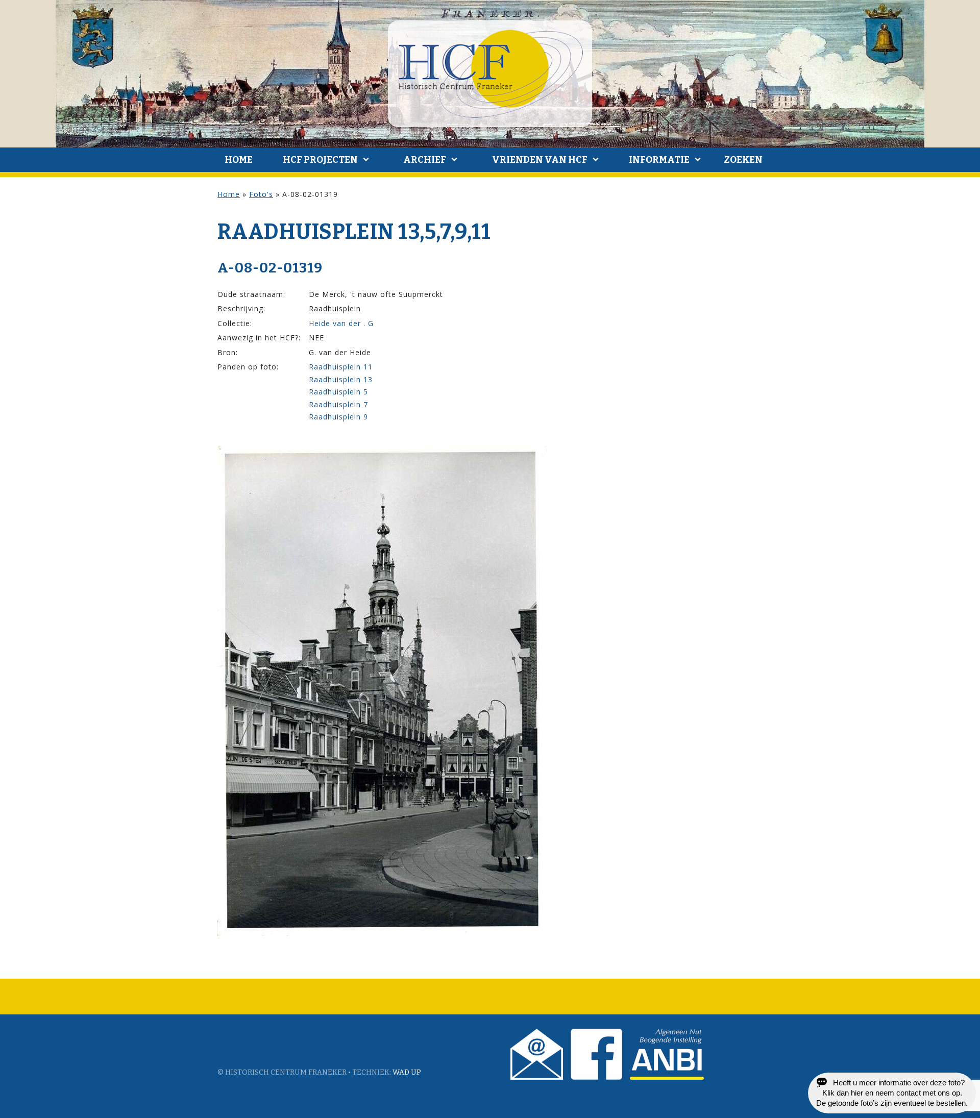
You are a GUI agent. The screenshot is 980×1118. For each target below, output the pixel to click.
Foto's (261, 194)
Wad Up (407, 1072)
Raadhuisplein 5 (338, 391)
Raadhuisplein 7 (338, 404)
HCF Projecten (320, 159)
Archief (424, 159)
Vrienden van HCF (539, 159)
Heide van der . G (341, 323)
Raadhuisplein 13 (341, 379)
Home (239, 159)
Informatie (659, 159)
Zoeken (743, 159)
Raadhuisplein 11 (341, 366)
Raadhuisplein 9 (338, 416)
